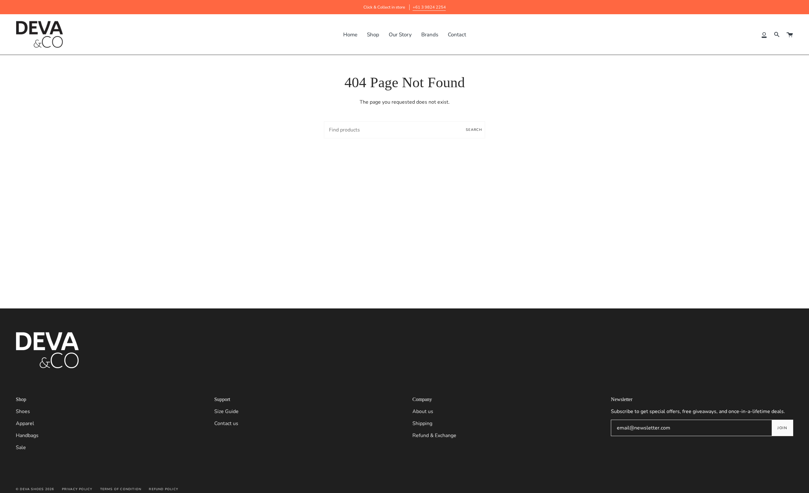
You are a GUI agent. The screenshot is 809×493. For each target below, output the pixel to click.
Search (474, 129)
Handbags (27, 435)
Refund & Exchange (434, 435)
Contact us (226, 423)
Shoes (23, 411)
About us (422, 411)
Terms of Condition (121, 489)
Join (782, 427)
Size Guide (226, 411)
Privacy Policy (77, 489)
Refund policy (163, 489)
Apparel (25, 423)
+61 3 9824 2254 (429, 7)
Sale (21, 447)
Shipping (422, 423)
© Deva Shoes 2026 (35, 489)
